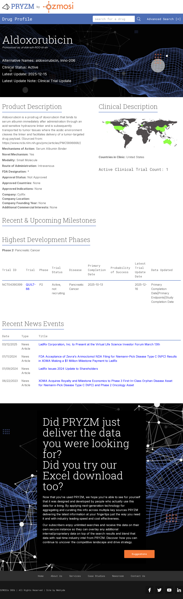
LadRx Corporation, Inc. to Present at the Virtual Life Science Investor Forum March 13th (99, 344)
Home (41, 576)
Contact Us (138, 576)
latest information (73, 514)
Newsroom (118, 576)
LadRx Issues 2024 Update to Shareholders (68, 368)
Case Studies (96, 576)
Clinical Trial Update (54, 81)
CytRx (21, 194)
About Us (56, 576)
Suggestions (139, 553)
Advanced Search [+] (164, 19)
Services (75, 576)
